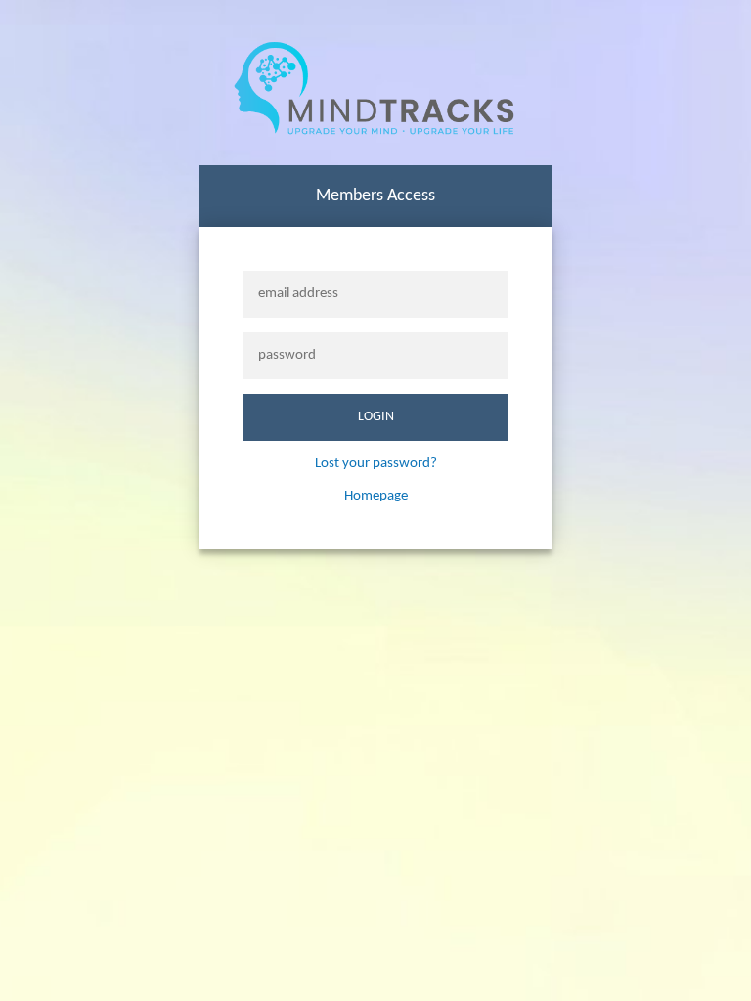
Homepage (376, 496)
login (376, 417)
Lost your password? (376, 464)
